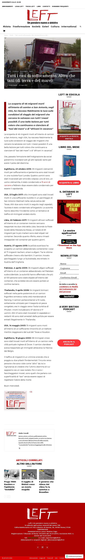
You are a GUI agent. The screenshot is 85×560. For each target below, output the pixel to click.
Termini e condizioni (42, 542)
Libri (39, 6)
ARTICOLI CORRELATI (29, 460)
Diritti (11, 35)
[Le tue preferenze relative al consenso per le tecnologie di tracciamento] (74, 556)
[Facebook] (19, 95)
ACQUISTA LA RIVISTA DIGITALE (69, 137)
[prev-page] (5, 496)
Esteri (45, 26)
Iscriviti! (69, 296)
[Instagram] (42, 547)
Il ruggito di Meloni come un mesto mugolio (28, 485)
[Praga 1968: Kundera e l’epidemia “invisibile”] (11, 474)
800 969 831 (33, 538)
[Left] (42, 16)
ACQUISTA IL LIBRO (69, 182)
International (68, 26)
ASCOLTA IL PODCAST (69, 342)
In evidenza (15, 71)
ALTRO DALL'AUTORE (29, 463)
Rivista (7, 26)
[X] (26, 95)
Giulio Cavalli (13, 85)
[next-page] (8, 496)
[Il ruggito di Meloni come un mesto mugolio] (29, 474)
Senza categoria (24, 71)
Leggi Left (19, 6)
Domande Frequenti (60, 6)
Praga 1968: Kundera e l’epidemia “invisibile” (10, 485)
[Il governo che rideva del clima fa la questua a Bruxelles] (46, 474)
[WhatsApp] (33, 95)
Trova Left (30, 6)
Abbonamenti (7, 6)
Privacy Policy (42, 544)
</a (30, 392)
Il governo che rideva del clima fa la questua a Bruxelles (46, 486)
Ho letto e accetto (68, 288)
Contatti (46, 6)
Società (36, 26)
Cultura (55, 26)
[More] (39, 95)
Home (6, 35)
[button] (80, 27)
